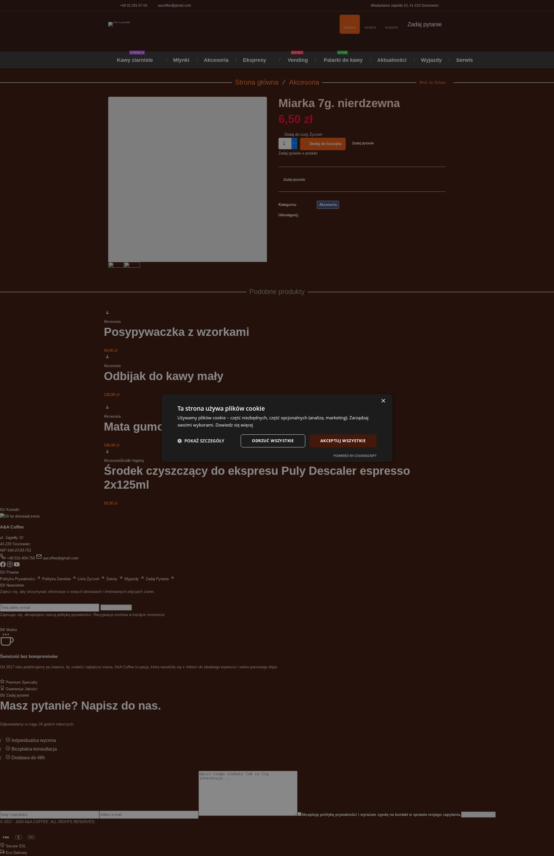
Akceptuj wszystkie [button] (343, 440)
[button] (200, 440)
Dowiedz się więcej (234, 425)
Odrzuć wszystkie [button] (273, 440)
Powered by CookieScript (355, 455)
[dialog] (277, 428)
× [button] (383, 401)
